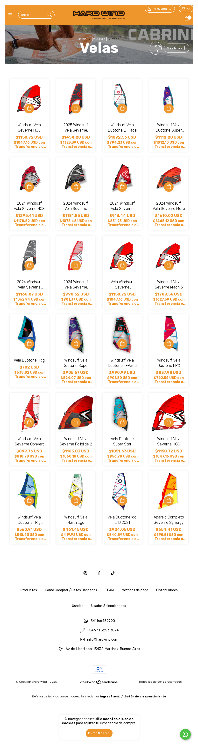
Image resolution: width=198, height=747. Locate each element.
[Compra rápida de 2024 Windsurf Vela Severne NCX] (29, 187)
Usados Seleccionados (108, 606)
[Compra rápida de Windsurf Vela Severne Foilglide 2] (76, 422)
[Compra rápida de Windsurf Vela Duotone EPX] (169, 344)
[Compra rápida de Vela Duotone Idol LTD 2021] (122, 501)
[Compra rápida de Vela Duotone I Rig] (29, 344)
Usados (77, 606)
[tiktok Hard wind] (112, 573)
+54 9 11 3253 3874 (103, 630)
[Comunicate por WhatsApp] (185, 734)
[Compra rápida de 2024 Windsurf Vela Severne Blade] (29, 265)
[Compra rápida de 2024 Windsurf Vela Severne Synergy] (122, 187)
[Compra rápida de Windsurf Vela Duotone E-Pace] (122, 108)
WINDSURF (99, 39)
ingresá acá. (110, 696)
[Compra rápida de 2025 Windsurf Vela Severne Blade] (76, 108)
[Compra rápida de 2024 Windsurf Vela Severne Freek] (76, 187)
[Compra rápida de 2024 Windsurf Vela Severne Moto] (169, 187)
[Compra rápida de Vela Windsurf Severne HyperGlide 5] (122, 265)
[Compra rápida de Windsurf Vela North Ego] (76, 501)
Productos (29, 590)
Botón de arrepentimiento (145, 696)
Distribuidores (167, 590)
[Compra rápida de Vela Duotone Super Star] (122, 422)
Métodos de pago (135, 590)
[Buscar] (49, 15)
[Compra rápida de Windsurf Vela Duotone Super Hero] (76, 344)
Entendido (99, 733)
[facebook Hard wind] (99, 573)
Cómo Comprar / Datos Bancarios (71, 590)
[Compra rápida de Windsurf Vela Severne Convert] (29, 422)
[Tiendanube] (99, 683)
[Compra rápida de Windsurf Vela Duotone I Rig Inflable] (29, 501)
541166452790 (103, 621)
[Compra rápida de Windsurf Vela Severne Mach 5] (169, 265)
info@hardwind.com (102, 640)
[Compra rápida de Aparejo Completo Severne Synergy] (169, 501)
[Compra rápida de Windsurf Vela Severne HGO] (169, 422)
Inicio (83, 39)
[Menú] (11, 15)
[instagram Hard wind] (85, 573)
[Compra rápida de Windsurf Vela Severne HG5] (29, 108)
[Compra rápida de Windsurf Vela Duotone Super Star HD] (169, 108)
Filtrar (157, 46)
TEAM (109, 590)
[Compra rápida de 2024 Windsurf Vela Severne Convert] (76, 265)
